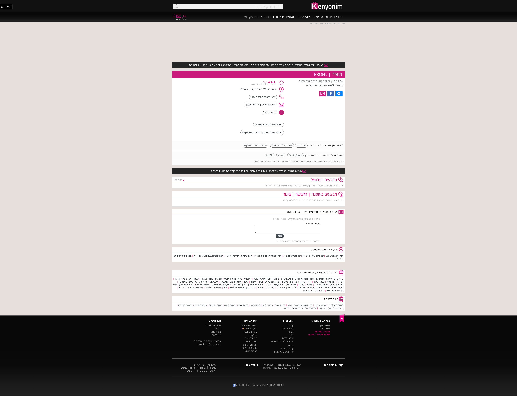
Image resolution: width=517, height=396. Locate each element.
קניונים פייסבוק (242, 384)
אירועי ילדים (304, 17)
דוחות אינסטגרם (213, 325)
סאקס (260, 287)
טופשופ (217, 287)
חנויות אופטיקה (215, 305)
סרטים (218, 328)
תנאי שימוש (251, 341)
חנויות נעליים (293, 305)
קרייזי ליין (186, 278)
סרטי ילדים (216, 335)
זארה (276, 278)
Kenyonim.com (259, 384)
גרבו (312, 278)
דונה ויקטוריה (301, 278)
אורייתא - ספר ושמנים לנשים (207, 341)
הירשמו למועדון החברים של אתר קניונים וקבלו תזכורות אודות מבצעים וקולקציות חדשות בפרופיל (256, 171)
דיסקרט (247, 278)
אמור (260, 281)
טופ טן (309, 284)
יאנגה (253, 281)
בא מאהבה (216, 284)
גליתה (306, 290)
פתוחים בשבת (250, 331)
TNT (309, 281)
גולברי (301, 284)
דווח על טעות (250, 338)
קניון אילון (296, 255)
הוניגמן (218, 278)
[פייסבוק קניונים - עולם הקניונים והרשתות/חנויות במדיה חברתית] (173, 16)
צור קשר (253, 335)
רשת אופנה (255, 305)
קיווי (240, 278)
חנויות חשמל (320, 305)
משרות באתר (251, 351)
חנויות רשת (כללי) (335, 305)
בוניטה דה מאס (237, 287)
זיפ (291, 281)
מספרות (313, 308)
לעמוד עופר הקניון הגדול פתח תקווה (262, 132)
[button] (6, 6)
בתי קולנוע (216, 331)
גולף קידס (338, 278)
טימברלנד (269, 287)
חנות (291, 335)
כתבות (270, 17)
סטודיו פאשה (184, 287)
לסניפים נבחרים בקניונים (268, 124)
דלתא (321, 290)
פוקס (255, 278)
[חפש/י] (176, 6)
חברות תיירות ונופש (299, 308)
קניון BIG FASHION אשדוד (289, 364)
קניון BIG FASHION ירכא (211, 255)
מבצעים (318, 17)
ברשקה (208, 287)
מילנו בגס (292, 287)
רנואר (177, 278)
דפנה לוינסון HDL (334, 290)
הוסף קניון (325, 325)
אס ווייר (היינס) (186, 284)
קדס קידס (227, 284)
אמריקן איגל (290, 284)
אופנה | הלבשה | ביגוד (282, 145)
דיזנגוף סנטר (268, 364)
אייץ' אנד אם (240, 284)
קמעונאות (202, 367)
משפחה (259, 17)
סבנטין (204, 278)
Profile (269, 155)
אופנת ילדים (267, 305)
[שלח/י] (280, 236)
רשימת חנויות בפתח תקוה (255, 145)
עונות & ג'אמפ (336, 284)
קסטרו (196, 278)
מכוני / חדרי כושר (335, 308)
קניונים (338, 17)
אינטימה (214, 281)
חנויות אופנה (242, 305)
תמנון (269, 278)
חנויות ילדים (280, 305)
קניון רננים (338, 255)
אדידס (314, 290)
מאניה (319, 287)
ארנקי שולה (235, 281)
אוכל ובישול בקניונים (284, 351)
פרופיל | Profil (295, 155)
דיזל (297, 281)
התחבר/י (184, 19)
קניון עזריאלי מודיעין (242, 255)
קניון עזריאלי (318, 255)
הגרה (268, 284)
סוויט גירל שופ (202, 284)
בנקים (286, 308)
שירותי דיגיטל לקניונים (319, 334)
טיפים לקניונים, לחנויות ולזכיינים (201, 370)
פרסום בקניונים (322, 331)
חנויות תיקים (229, 305)
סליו (225, 287)
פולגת (329, 278)
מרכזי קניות (288, 328)
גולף (303, 281)
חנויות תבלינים (184, 305)
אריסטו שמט (230, 278)
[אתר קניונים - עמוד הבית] (342, 321)
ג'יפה (245, 281)
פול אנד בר (198, 287)
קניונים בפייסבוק (249, 325)
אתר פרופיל (269, 112)
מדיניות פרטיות (250, 347)
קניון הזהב (294, 367)
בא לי (333, 287)
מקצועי (248, 17)
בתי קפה (322, 308)
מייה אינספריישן (256, 284)
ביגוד (326, 287)
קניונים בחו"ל (287, 348)
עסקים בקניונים (209, 364)
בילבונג (310, 287)
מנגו (211, 278)
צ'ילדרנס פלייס (272, 281)
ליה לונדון (250, 287)
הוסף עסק (325, 328)
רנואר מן (320, 278)
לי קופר (284, 281)
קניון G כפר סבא (280, 367)
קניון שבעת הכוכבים (271, 255)
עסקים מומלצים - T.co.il (209, 344)
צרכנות (290, 345)
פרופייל (281, 155)
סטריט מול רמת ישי (182, 255)
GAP (262, 278)
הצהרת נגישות (250, 344)
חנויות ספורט (306, 305)
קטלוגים (291, 17)
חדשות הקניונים (188, 367)
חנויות (328, 17)
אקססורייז (280, 287)
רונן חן (302, 287)
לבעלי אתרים (250, 328)
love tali (331, 281)
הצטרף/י (178, 19)
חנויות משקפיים (200, 305)
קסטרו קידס (319, 281)
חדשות (280, 17)
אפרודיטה (203, 281)
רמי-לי (340, 281)
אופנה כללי (301, 145)
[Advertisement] (208, 96)
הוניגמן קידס (287, 278)
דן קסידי (224, 281)
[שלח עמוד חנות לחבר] (323, 93)
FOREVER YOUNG (188, 281)
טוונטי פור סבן (321, 284)
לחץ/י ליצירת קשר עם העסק (260, 104)
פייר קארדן (278, 284)
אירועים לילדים (287, 341)
